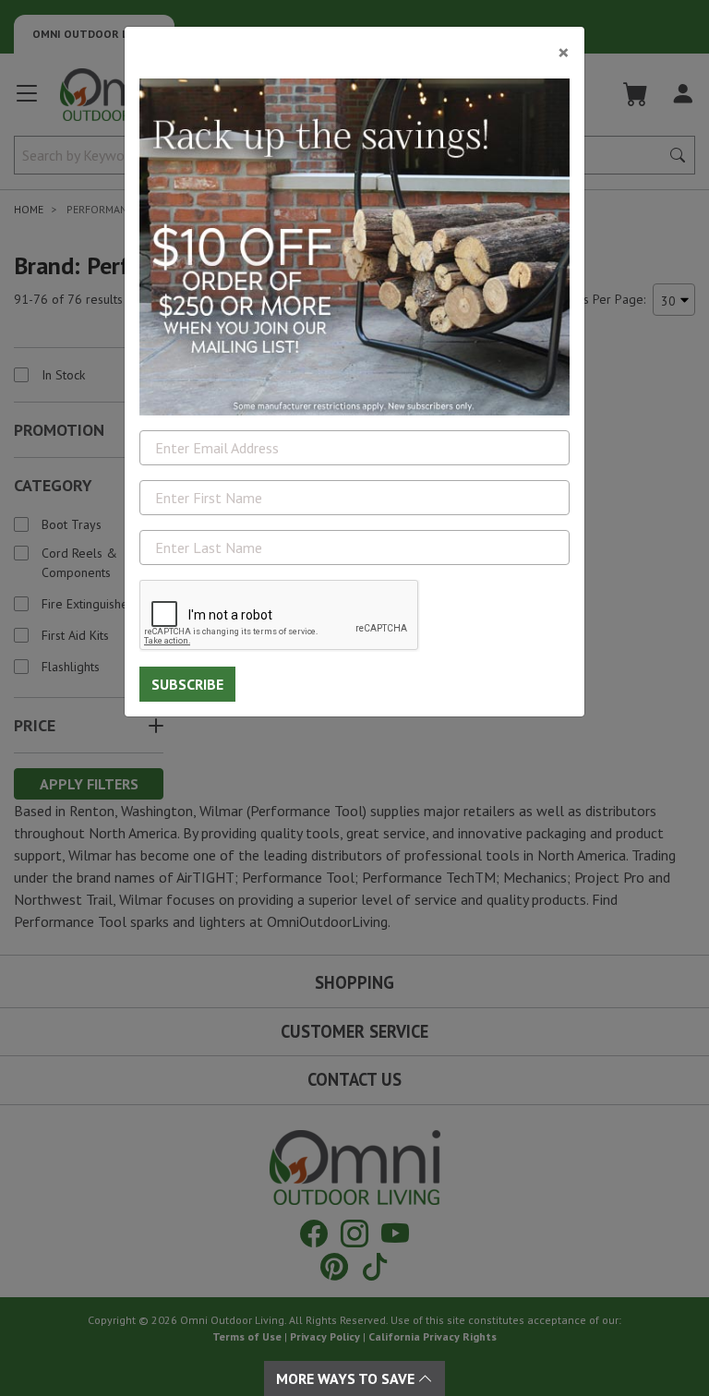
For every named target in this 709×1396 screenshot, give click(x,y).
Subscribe (187, 684)
